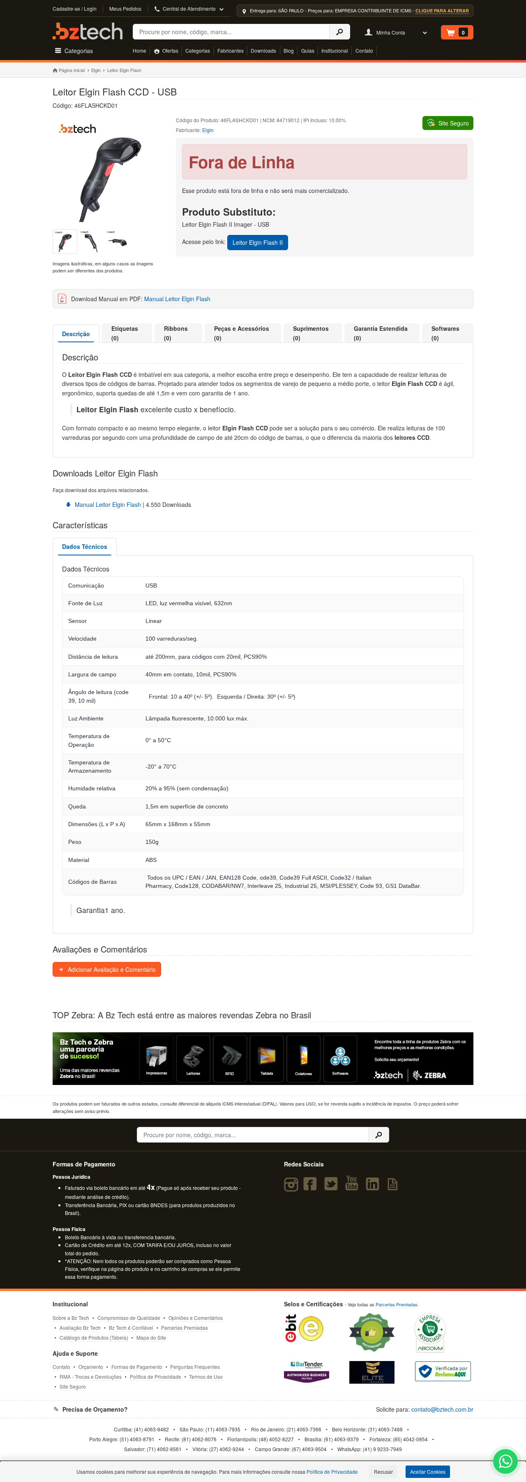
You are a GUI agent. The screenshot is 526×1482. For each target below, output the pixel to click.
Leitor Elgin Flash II (258, 242)
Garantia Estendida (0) (381, 332)
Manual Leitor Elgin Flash (177, 299)
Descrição (76, 334)
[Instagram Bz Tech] (292, 1187)
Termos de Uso (206, 1376)
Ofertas (169, 50)
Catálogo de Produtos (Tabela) (94, 1337)
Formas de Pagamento (136, 1366)
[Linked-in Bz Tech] (374, 1187)
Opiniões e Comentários (195, 1317)
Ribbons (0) (176, 332)
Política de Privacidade (155, 1376)
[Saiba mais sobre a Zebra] (263, 1058)
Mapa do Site (151, 1337)
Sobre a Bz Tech (71, 1317)
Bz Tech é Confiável (131, 1327)
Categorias (197, 50)
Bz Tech (87, 31)
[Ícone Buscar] (339, 31)
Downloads (263, 50)
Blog (289, 50)
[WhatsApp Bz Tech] (505, 1462)
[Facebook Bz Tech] (312, 1187)
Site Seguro (73, 1386)
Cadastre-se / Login (75, 8)
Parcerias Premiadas (184, 1327)
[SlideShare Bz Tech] (394, 1187)
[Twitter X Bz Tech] (332, 1187)
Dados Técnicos (84, 546)
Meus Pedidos (125, 8)
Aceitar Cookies (427, 1471)
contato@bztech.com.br (442, 1409)
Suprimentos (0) (311, 332)
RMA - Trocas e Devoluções (91, 1376)
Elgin (96, 70)
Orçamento (90, 1366)
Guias (307, 50)
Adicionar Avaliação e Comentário (111, 969)
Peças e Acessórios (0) (241, 332)
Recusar (383, 1471)
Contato (364, 50)
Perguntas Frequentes (195, 1366)
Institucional (334, 50)
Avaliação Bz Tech (80, 1327)
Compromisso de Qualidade (128, 1317)
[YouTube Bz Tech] (353, 1187)
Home (139, 50)
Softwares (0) (445, 332)
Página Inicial (72, 70)
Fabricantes (230, 50)
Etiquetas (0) (124, 332)
